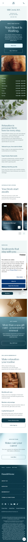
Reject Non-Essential (13, 285)
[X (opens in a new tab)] (8, 504)
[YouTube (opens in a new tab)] (14, 504)
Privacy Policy (4, 508)
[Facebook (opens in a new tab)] (5, 504)
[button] (13, 480)
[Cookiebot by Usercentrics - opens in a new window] (19, 255)
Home (3, 467)
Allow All (13, 281)
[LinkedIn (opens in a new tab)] (11, 504)
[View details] (19, 227)
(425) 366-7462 (13, 17)
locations (8, 467)
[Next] (24, 233)
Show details (20, 277)
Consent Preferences (20, 508)
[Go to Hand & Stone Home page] (13, 3)
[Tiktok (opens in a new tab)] (17, 504)
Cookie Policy (11, 508)
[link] (12, 216)
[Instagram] (2, 504)
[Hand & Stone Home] (8, 474)
